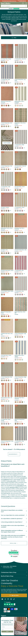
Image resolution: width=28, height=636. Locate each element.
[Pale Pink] (2, 338)
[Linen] (4, 106)
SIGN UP (7, 631)
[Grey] (18, 62)
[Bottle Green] (9, 338)
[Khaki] (9, 106)
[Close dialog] (26, 617)
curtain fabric (8, 17)
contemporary (23, 478)
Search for (6, 6)
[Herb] (4, 232)
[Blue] (20, 62)
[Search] (26, 6)
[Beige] (16, 148)
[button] (23, 3)
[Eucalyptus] (16, 106)
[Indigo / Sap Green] (16, 127)
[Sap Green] (16, 62)
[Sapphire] (20, 106)
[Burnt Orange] (9, 232)
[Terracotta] (2, 106)
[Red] (22, 62)
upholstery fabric (15, 17)
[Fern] (2, 253)
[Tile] (18, 106)
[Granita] (2, 211)
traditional (6, 479)
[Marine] (9, 211)
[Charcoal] (4, 62)
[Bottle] (2, 294)
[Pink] (2, 169)
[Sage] (9, 83)
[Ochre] (6, 62)
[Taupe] (4, 338)
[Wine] (4, 294)
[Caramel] (22, 232)
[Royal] (6, 338)
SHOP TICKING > (7, 143)
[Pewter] (6, 211)
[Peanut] (2, 316)
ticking (15, 475)
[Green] (22, 106)
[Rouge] (2, 62)
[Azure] (4, 211)
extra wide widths (11, 481)
